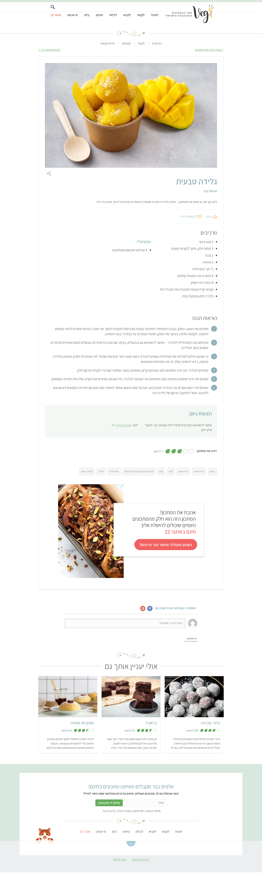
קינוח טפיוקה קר (50, 50)
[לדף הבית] (189, 13)
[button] (131, 843)
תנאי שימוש (119, 859)
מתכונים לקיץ (123, 425)
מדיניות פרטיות (140, 859)
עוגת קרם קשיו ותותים (208, 50)
